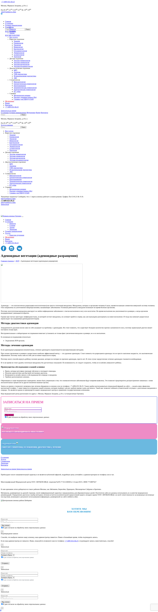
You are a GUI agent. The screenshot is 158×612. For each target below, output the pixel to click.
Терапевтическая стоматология (25, 88)
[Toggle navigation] (22, 216)
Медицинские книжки (22, 95)
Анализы (17, 72)
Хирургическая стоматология (24, 90)
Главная (8, 21)
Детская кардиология (21, 64)
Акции (12, 33)
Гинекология (18, 43)
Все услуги (13, 37)
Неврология (18, 47)
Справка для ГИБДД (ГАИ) (24, 99)
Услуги (7, 233)
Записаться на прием (8, 111)
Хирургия (17, 57)
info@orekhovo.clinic (8, 12)
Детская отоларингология (23, 66)
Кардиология (18, 49)
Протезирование (20, 86)
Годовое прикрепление (13, 25)
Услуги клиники (7, 125)
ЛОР (17, 261)
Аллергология (19, 55)
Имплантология (19, 82)
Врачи (7, 103)
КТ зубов (17, 91)
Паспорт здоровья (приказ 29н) (25, 97)
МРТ (15, 70)
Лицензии (13, 229)
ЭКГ (15, 78)
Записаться (5, 204)
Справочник (5, 461)
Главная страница (7, 261)
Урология (17, 45)
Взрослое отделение (16, 235)
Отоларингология (20, 51)
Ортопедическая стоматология (25, 84)
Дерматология (19, 53)
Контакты (8, 105)
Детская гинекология (21, 62)
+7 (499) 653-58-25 (8, 2)
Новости (12, 29)
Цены (11, 27)
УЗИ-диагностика (20, 74)
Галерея (12, 31)
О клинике (9, 23)
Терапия (17, 41)
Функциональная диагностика (25, 76)
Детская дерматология (22, 60)
